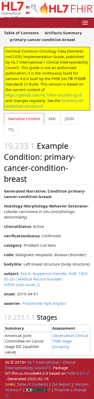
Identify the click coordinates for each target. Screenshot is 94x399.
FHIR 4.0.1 (76, 373)
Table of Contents (32, 384)
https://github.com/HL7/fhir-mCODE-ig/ (41, 95)
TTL (11, 129)
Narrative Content (24, 118)
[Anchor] (31, 178)
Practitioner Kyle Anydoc (44, 303)
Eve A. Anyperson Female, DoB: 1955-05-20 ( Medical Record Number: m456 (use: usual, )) (46, 279)
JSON (69, 118)
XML (52, 118)
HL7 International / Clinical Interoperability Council (40, 364)
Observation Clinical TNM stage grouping (70, 341)
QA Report (61, 384)
